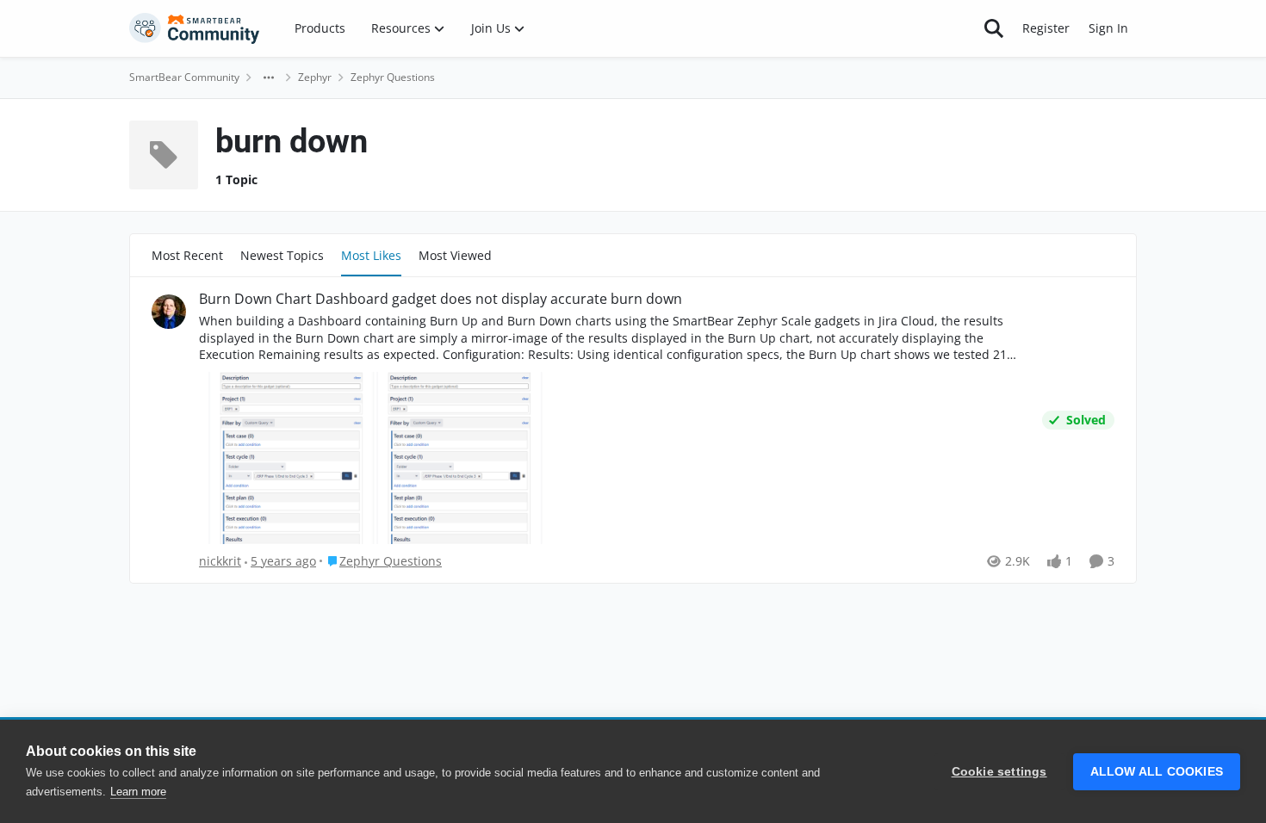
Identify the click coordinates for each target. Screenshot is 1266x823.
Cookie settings (999, 771)
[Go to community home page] (194, 28)
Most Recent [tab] (187, 255)
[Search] (994, 28)
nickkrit (220, 561)
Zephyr (315, 77)
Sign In (1108, 28)
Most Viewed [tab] (455, 255)
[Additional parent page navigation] (268, 77)
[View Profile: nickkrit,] (169, 311)
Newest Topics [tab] (282, 255)
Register (1046, 28)
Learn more (138, 791)
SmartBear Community (184, 77)
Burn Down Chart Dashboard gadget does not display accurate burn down (440, 299)
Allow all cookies (1156, 771)
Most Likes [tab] (371, 255)
